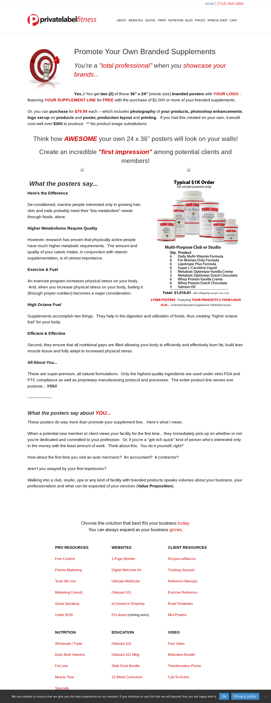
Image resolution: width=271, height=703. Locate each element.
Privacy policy (245, 696)
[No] (266, 696)
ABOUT (121, 20)
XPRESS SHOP (217, 20)
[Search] (240, 20)
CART (233, 20)
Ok (224, 696)
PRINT (162, 20)
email (210, 3)
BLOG (189, 20)
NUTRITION (175, 20)
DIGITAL (150, 20)
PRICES (200, 20)
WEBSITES (136, 20)
